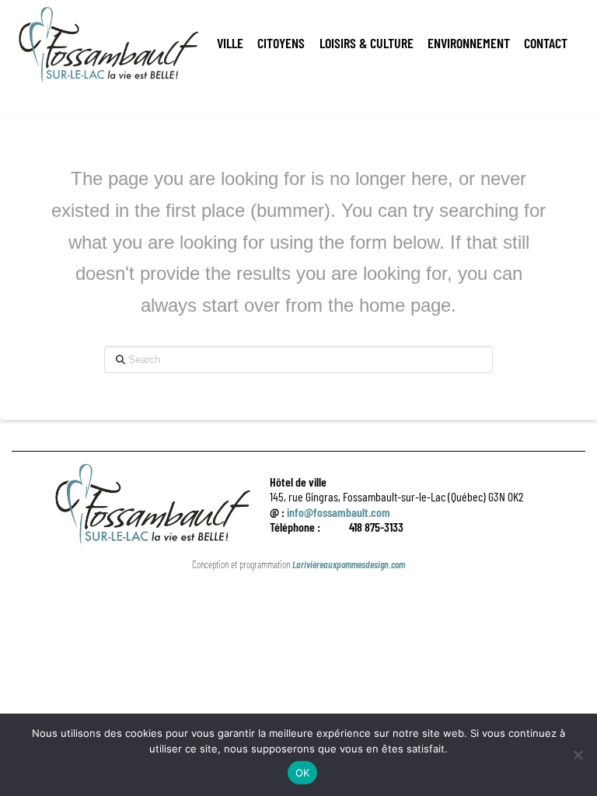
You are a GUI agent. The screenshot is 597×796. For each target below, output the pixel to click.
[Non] (577, 755)
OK (302, 772)
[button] (230, 43)
